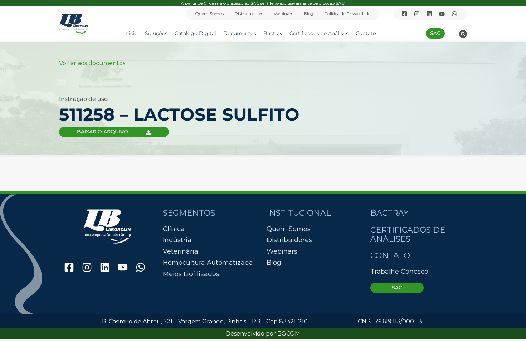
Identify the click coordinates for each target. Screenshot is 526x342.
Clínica (174, 229)
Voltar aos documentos (92, 63)
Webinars (283, 13)
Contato (366, 33)
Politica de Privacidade (347, 13)
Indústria (177, 240)
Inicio (131, 33)
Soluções (156, 33)
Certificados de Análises (319, 33)
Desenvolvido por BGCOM (263, 333)
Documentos (239, 33)
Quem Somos (209, 13)
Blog (308, 13)
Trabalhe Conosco (399, 271)
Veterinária (180, 251)
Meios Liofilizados (191, 274)
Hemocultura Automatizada (208, 263)
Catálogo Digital (195, 33)
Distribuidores (248, 13)
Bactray (272, 33)
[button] (463, 34)
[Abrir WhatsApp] (508, 324)
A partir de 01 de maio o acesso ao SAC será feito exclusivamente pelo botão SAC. (263, 3)
